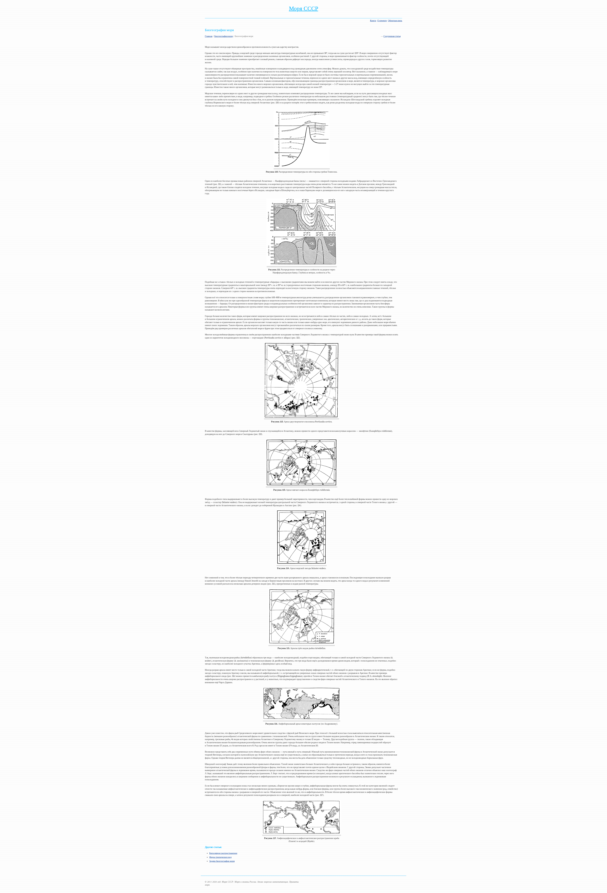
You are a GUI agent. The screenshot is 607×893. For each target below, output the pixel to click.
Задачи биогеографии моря (222, 861)
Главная (208, 36)
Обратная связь (395, 20)
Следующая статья (392, 36)
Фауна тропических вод (220, 857)
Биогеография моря (223, 36)
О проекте (382, 20)
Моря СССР (303, 8)
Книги (373, 20)
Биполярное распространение (223, 853)
